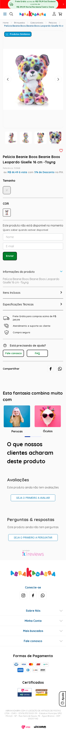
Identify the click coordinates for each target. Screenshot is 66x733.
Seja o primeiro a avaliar (33, 497)
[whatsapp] (60, 369)
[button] (5, 14)
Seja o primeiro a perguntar (33, 537)
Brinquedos (19, 22)
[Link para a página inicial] (5, 22)
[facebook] (50, 369)
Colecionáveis (36, 22)
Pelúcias (53, 22)
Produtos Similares (20, 34)
